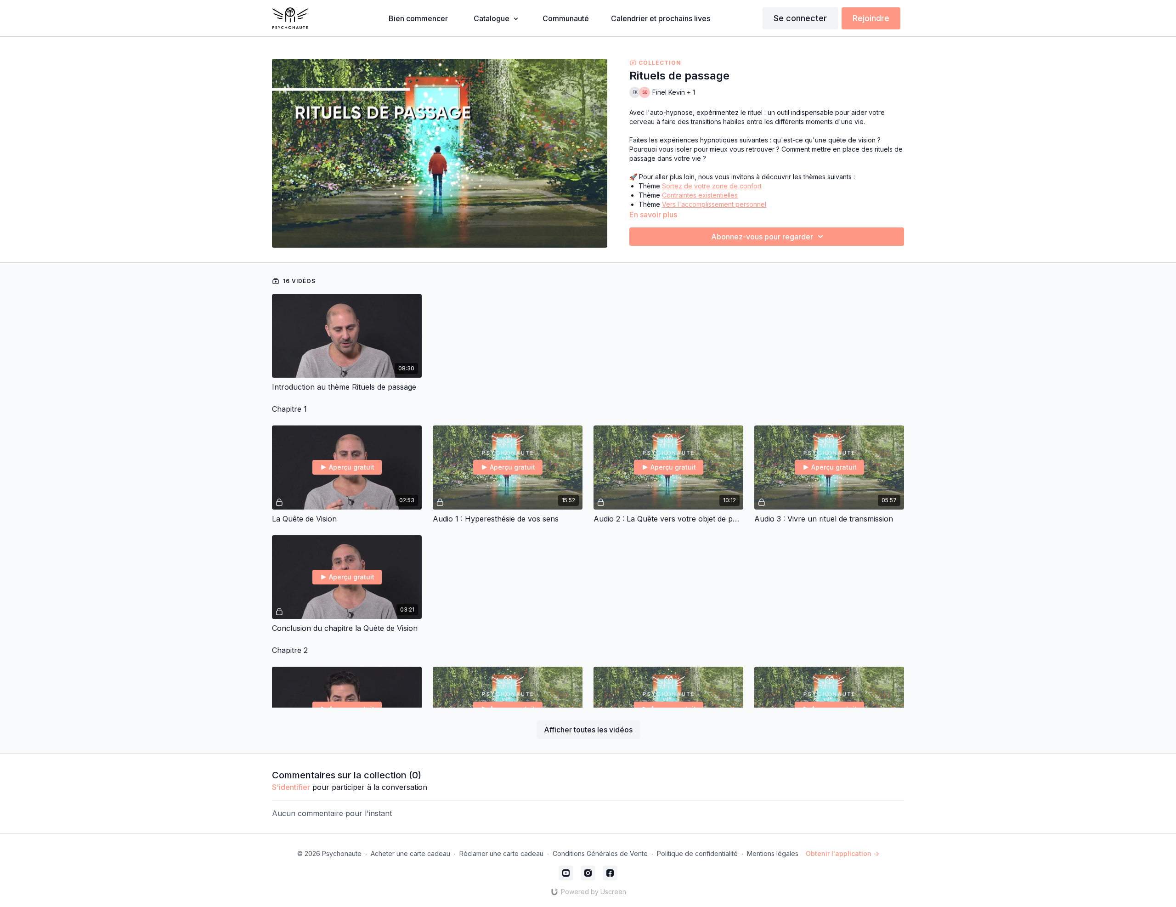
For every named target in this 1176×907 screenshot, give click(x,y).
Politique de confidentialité (697, 853)
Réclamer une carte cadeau (501, 853)
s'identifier (291, 787)
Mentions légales (772, 853)
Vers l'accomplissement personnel (714, 204)
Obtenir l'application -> (842, 853)
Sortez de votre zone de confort (712, 186)
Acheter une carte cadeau (410, 853)
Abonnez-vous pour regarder (762, 236)
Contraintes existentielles (700, 195)
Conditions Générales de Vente (600, 853)
